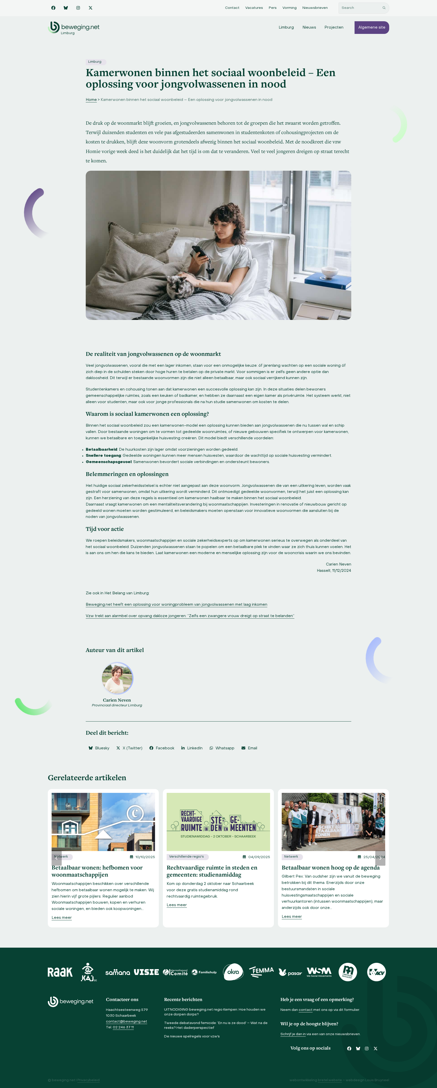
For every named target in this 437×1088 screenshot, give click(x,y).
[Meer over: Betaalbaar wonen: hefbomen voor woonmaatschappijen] (103, 822)
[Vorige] (57, 858)
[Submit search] (384, 8)
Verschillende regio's (186, 856)
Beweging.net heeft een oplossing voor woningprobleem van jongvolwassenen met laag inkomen (176, 604)
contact (306, 1010)
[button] (99, 748)
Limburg (94, 61)
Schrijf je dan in (293, 1034)
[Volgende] (380, 858)
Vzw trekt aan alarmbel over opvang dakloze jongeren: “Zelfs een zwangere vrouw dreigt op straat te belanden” (190, 616)
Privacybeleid (88, 1080)
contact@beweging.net (126, 1021)
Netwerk (61, 856)
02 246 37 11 (123, 1027)
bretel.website (330, 1080)
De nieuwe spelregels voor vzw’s (192, 1036)
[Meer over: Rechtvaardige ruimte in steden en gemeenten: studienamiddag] (218, 822)
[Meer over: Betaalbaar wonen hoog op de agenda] (333, 822)
